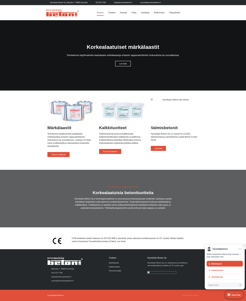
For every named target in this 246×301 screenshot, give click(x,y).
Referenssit (159, 13)
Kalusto (123, 13)
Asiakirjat (145, 13)
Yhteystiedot (174, 13)
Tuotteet (111, 13)
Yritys (133, 13)
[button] (2, 55)
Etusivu (100, 13)
